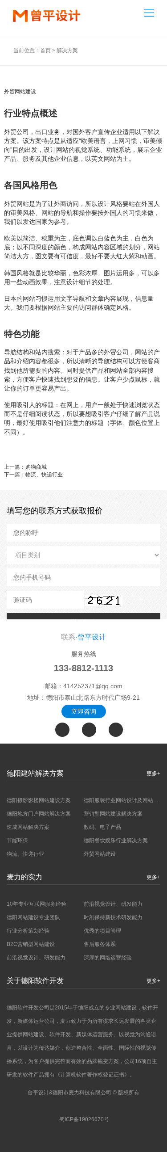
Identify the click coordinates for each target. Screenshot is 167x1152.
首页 (45, 50)
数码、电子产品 (102, 827)
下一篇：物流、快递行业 (33, 474)
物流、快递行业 (25, 854)
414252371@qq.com (92, 686)
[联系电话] (62, 730)
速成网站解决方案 (28, 827)
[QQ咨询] (116, 730)
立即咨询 (83, 711)
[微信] (89, 730)
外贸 (10, 131)
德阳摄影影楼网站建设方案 (39, 800)
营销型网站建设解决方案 (113, 814)
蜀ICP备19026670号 (84, 1119)
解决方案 (67, 50)
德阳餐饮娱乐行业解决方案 (116, 840)
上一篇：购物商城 (25, 467)
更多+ (153, 773)
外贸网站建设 (100, 854)
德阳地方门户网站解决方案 (39, 814)
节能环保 (17, 840)
